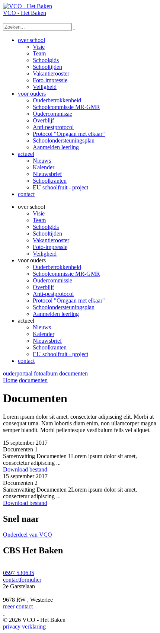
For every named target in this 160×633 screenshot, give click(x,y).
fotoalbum (46, 373)
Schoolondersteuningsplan (64, 307)
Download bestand (25, 469)
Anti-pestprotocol (53, 294)
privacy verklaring (24, 626)
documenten (73, 373)
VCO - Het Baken (24, 13)
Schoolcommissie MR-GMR (66, 274)
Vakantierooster (51, 240)
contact (26, 361)
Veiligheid (45, 253)
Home (10, 380)
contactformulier (22, 579)
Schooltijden (47, 233)
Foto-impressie (50, 247)
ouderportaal (17, 373)
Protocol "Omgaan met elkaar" (69, 300)
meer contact (18, 606)
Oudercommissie (52, 280)
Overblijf (43, 287)
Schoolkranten (50, 347)
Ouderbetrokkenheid (57, 267)
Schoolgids (46, 227)
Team (39, 220)
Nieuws (42, 327)
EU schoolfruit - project (60, 354)
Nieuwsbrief (47, 341)
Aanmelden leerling (56, 314)
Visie (39, 213)
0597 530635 (18, 573)
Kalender (43, 334)
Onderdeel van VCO (27, 534)
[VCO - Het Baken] (27, 6)
